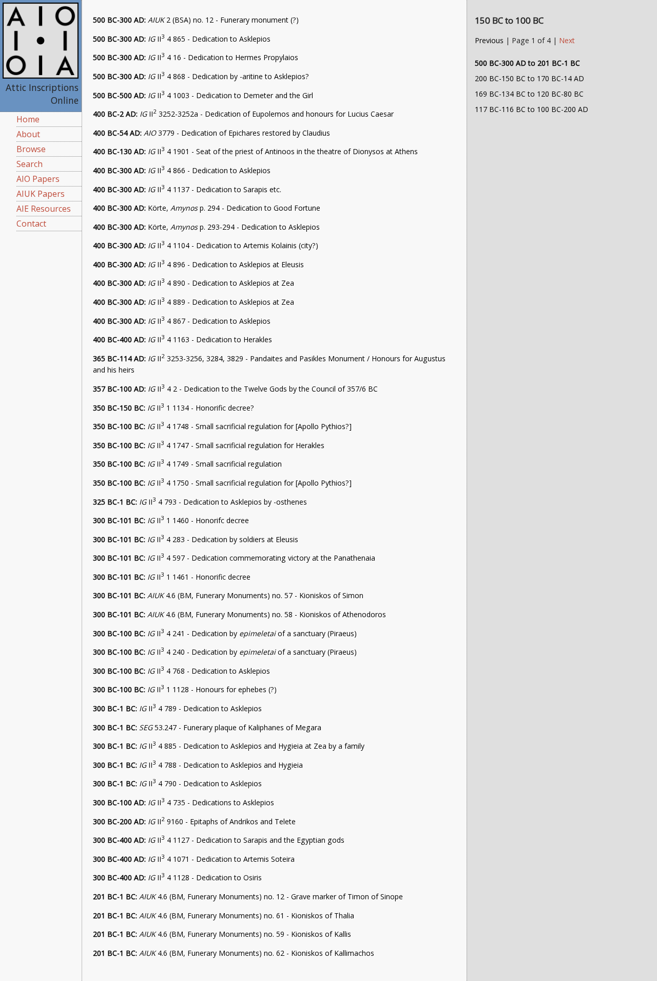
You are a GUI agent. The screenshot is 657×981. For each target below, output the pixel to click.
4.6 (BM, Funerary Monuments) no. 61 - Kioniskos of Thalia (223, 915)
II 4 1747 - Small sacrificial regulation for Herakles (208, 445)
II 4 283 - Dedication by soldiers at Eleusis (195, 539)
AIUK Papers (40, 193)
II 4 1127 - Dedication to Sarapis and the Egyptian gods (218, 840)
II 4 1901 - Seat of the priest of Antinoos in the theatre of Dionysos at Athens (255, 151)
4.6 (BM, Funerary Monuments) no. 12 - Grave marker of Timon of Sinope (248, 896)
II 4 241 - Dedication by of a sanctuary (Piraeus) (225, 633)
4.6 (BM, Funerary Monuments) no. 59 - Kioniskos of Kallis (222, 934)
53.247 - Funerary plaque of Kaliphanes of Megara (207, 727)
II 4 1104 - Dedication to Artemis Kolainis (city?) (205, 245)
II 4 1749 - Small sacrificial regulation (187, 464)
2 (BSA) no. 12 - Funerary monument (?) (196, 20)
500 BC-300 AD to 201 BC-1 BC (527, 63)
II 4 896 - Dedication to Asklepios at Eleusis (198, 264)
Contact (31, 223)
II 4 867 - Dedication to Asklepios (181, 321)
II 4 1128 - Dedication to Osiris (177, 877)
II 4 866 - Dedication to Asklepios (181, 170)
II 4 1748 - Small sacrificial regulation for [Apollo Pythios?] (222, 426)
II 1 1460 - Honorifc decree (171, 520)
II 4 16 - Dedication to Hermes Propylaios (195, 57)
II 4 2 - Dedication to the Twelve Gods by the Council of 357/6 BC (235, 389)
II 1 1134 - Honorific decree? (173, 408)
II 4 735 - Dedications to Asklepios (183, 802)
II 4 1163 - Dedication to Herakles (182, 339)
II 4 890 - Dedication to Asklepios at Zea (193, 283)
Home (28, 119)
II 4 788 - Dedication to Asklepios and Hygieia (198, 765)
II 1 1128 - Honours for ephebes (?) (185, 689)
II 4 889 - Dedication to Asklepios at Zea (193, 302)
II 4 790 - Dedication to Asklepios (177, 783)
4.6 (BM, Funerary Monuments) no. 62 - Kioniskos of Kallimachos (233, 953)
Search (29, 164)
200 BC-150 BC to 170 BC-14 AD (529, 78)
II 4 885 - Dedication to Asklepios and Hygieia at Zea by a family (228, 746)
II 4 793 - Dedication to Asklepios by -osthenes (200, 502)
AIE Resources (43, 208)
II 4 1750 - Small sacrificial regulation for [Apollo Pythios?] (222, 483)
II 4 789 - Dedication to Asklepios (177, 708)
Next (567, 40)
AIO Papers (38, 178)
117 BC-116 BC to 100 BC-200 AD (531, 109)
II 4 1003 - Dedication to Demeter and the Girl (203, 95)
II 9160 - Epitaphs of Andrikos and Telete (194, 821)
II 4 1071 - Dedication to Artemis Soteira (194, 859)
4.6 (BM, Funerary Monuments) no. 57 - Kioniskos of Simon (228, 595)
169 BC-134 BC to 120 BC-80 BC (529, 94)
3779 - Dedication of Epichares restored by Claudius (211, 133)
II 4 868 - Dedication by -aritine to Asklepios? (201, 76)
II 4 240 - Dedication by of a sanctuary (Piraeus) (225, 652)
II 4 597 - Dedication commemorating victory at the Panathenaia (234, 558)
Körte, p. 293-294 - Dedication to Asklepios (206, 227)
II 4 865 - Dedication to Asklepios (181, 39)
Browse (31, 149)
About (28, 134)
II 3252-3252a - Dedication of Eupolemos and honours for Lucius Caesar (243, 114)
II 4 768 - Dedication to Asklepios (181, 671)
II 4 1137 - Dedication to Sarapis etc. (187, 189)
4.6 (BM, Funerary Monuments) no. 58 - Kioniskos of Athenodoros (239, 614)
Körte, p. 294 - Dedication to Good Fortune (206, 208)
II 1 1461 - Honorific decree (171, 577)
